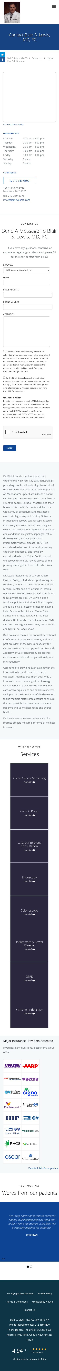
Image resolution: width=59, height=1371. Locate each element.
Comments (9, 314)
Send (10, 447)
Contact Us (37, 58)
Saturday (16, 159)
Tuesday (23, 142)
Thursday (23, 150)
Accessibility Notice (42, 1301)
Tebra (43, 1359)
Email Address (11, 289)
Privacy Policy (45, 1293)
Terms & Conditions (17, 1301)
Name (6, 277)
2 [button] (31, 1267)
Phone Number (11, 302)
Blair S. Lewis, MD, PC (17, 58)
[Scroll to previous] (2, 1220)
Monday (23, 138)
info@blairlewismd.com (16, 199)
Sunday (16, 163)
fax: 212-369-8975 (13, 195)
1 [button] (28, 1267)
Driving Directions (13, 124)
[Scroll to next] (56, 1220)
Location (8, 265)
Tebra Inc (28, 1293)
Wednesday (23, 146)
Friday (23, 155)
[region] (29, 1232)
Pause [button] (3, 1258)
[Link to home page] (15, 12)
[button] (54, 6)
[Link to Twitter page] (2, 54)
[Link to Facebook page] (2, 59)
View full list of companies (43, 1168)
